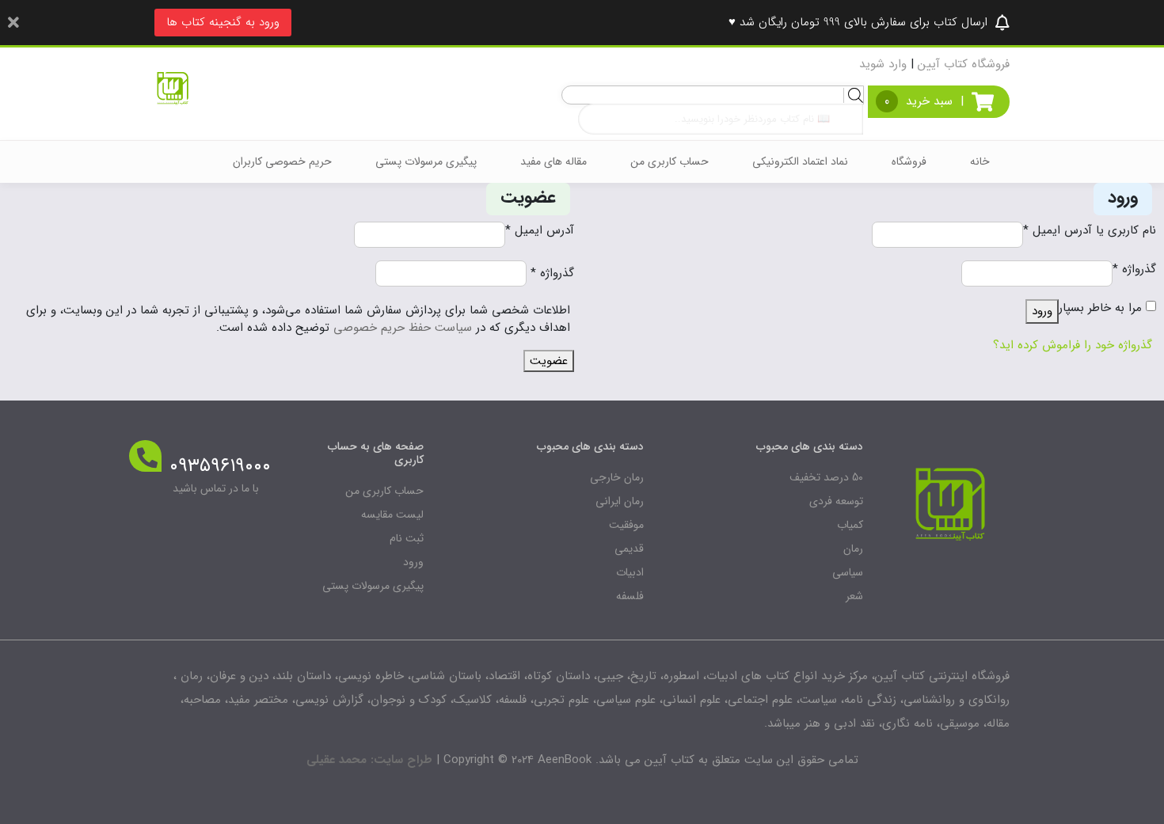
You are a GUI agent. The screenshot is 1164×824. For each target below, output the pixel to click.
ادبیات (630, 572)
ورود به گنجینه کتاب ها (223, 22)
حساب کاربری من (669, 161)
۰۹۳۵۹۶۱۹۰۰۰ (220, 466)
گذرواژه (1134, 269)
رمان (853, 548)
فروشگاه (909, 161)
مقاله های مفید (553, 161)
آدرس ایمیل (539, 231)
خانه (980, 161)
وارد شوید (883, 64)
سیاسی (847, 572)
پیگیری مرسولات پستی (426, 161)
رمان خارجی (617, 477)
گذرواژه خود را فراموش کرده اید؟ (1072, 345)
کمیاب (850, 525)
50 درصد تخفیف (826, 477)
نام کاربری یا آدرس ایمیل (1089, 231)
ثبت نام (407, 538)
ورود (1042, 311)
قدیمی (629, 548)
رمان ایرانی (619, 501)
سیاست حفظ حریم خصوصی (402, 327)
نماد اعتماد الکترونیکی (800, 161)
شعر (854, 596)
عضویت (549, 360)
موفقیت (626, 525)
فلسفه (630, 596)
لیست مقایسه (392, 514)
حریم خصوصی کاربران (282, 161)
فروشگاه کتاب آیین (964, 64)
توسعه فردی (836, 501)
